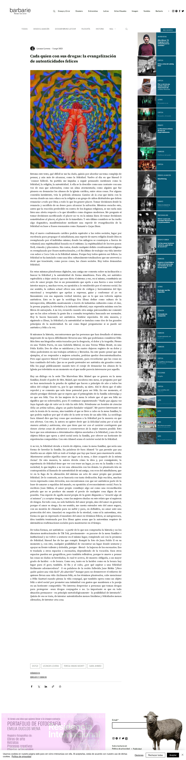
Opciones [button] (139, 755)
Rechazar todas (155, 755)
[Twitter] (182, 11)
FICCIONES (161, 373)
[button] (135, 11)
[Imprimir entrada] (60, 686)
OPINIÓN (161, 311)
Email (115, 720)
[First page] (142, 449)
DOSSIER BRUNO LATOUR (65, 29)
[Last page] (171, 449)
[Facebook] (179, 11)
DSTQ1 (35, 665)
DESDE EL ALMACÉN (41, 29)
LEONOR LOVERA (51, 665)
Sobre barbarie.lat (119, 746)
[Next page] (164, 449)
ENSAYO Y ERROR (38, 677)
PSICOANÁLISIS (163, 215)
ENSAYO (160, 125)
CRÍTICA (160, 60)
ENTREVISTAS (162, 37)
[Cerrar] (182, 755)
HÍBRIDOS (35, 673)
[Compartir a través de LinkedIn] (45, 686)
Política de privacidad (21, 756)
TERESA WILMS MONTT (74, 665)
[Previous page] (149, 449)
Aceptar (173, 755)
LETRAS (160, 100)
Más (111, 29)
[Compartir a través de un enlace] (53, 686)
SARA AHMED (95, 665)
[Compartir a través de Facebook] (31, 686)
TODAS (25, 29)
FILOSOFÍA (86, 29)
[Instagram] (173, 11)
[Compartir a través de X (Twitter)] (38, 686)
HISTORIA (100, 29)
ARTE (159, 400)
